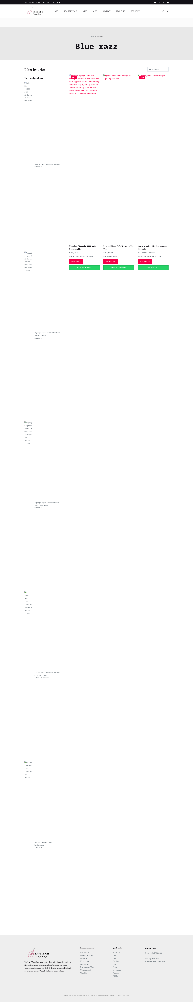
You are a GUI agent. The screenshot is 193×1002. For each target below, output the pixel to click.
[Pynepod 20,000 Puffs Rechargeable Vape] (118, 158)
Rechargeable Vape (87, 967)
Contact (106, 11)
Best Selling (74, 256)
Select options (76, 261)
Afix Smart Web (123, 995)
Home (55, 11)
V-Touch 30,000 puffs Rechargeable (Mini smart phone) (47, 674)
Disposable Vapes (86, 256)
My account (117, 970)
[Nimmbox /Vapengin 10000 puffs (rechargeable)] (84, 158)
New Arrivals (70, 11)
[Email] (168, 2)
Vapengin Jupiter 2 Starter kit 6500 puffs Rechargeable (47, 504)
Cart (114, 958)
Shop (85, 11)
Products (116, 973)
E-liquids (83, 958)
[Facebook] (155, 2)
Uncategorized (85, 970)
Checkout (116, 961)
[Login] (149, 2)
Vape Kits (83, 973)
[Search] (163, 11)
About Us (120, 11)
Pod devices (156, 256)
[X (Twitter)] (163, 2)
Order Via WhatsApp (84, 267)
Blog (95, 11)
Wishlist (135, 11)
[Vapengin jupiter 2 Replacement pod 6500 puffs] (153, 158)
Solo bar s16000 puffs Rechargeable (47, 164)
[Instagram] (159, 2)
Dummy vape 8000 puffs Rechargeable (43, 843)
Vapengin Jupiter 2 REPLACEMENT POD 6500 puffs (47, 334)
